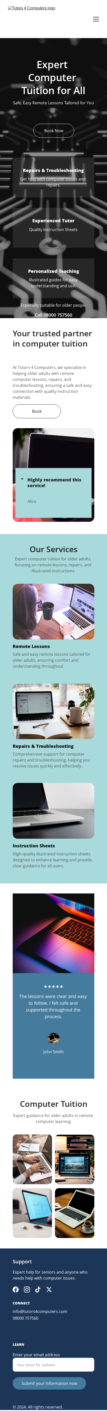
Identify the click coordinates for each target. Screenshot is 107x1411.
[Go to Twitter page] (49, 1290)
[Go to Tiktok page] (38, 1290)
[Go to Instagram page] (27, 1290)
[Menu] (96, 19)
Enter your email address (36, 1354)
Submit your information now (49, 1383)
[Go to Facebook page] (16, 1290)
